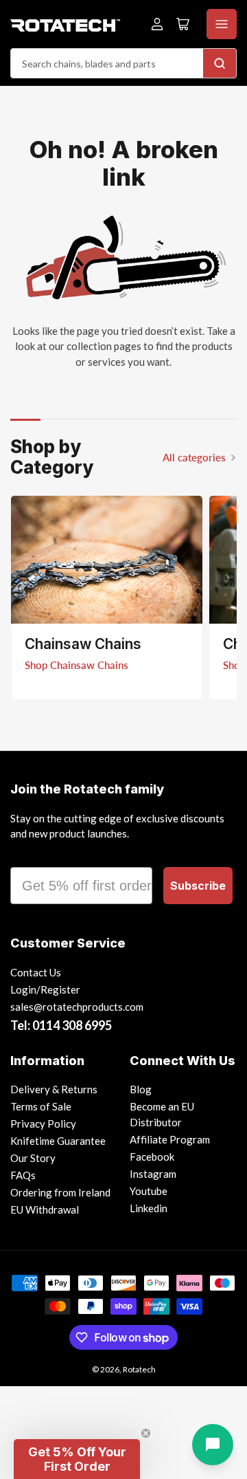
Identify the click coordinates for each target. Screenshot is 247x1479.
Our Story (33, 1158)
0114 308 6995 (72, 1025)
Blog (141, 1089)
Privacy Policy (43, 1123)
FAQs (23, 1175)
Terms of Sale (40, 1106)
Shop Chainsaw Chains (76, 665)
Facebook (152, 1156)
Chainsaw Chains (83, 644)
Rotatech (139, 1369)
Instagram (153, 1174)
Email (28, 854)
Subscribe (198, 885)
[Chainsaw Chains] (106, 560)
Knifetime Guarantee (58, 1141)
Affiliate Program (170, 1139)
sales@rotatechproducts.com (76, 1006)
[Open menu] (222, 24)
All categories (194, 457)
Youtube (148, 1191)
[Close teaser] (146, 1433)
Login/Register (45, 989)
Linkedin (148, 1208)
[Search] (219, 63)
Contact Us (35, 972)
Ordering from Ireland (60, 1192)
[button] (77, 1459)
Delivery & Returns (53, 1089)
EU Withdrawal (44, 1209)
